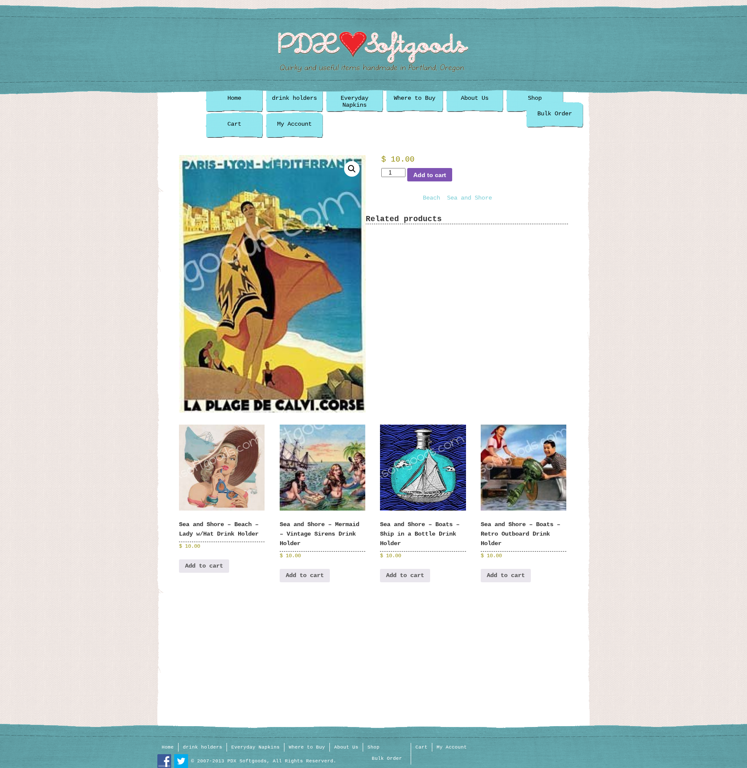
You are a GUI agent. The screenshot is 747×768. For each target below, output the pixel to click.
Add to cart (429, 174)
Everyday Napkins (354, 101)
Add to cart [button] (204, 565)
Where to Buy (414, 98)
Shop (535, 98)
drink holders (294, 98)
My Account (294, 124)
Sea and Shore (469, 197)
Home (234, 98)
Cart (234, 124)
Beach (431, 197)
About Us (474, 98)
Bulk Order (554, 113)
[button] (352, 169)
